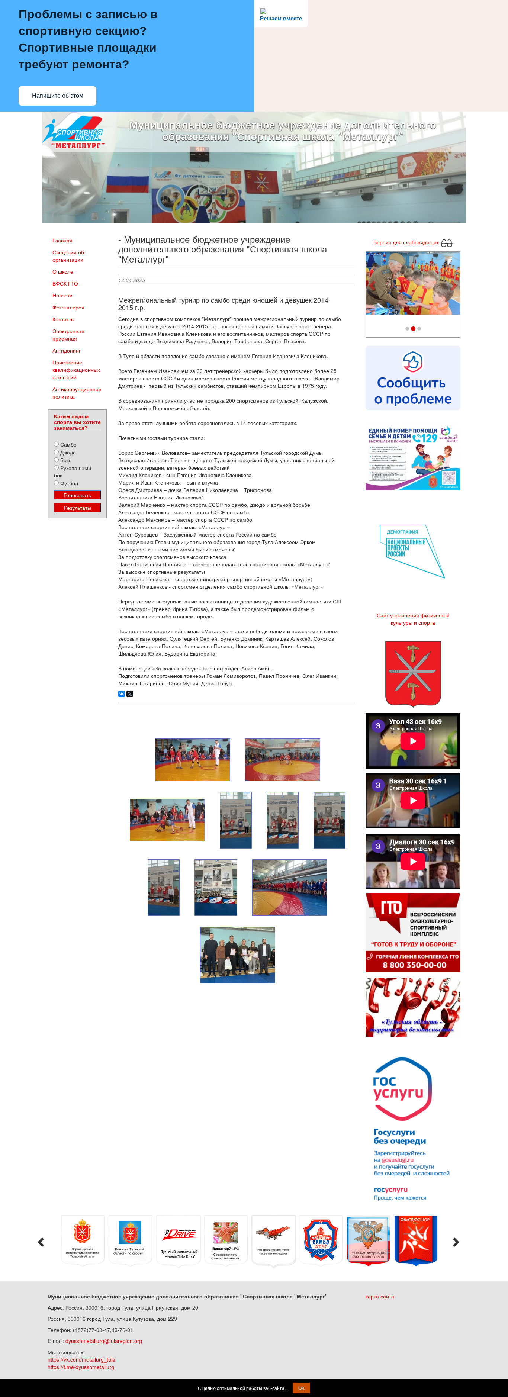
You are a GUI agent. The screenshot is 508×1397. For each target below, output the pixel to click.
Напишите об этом (57, 96)
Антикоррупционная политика (77, 392)
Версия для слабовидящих (407, 242)
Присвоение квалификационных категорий (76, 369)
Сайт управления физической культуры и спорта (413, 618)
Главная (62, 240)
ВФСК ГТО (65, 283)
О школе (62, 271)
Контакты (63, 319)
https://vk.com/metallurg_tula (81, 1359)
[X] (129, 694)
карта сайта (380, 1296)
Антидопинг (66, 350)
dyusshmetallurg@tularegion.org (103, 1341)
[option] (81, 1241)
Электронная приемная (68, 334)
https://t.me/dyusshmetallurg (81, 1367)
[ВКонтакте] (121, 694)
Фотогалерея (68, 307)
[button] (373, 285)
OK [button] (301, 1388)
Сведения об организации (68, 255)
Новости (62, 295)
